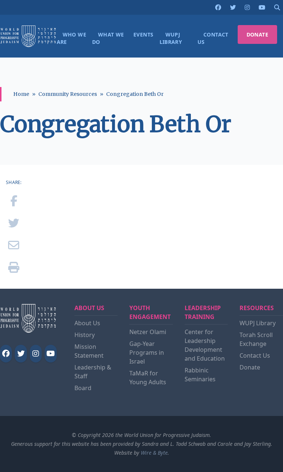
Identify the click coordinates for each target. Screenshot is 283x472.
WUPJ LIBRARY (171, 38)
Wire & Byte (154, 452)
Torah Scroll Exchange (256, 339)
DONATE (257, 34)
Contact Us (255, 355)
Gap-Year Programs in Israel (146, 352)
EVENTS (143, 34)
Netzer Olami (147, 332)
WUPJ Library (258, 323)
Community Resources (67, 94)
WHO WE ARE (71, 38)
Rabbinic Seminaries (200, 374)
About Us (87, 323)
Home (21, 94)
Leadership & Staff (92, 371)
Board (82, 388)
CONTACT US (213, 38)
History (84, 335)
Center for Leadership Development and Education (205, 345)
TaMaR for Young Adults (147, 377)
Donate (250, 367)
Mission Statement (89, 351)
